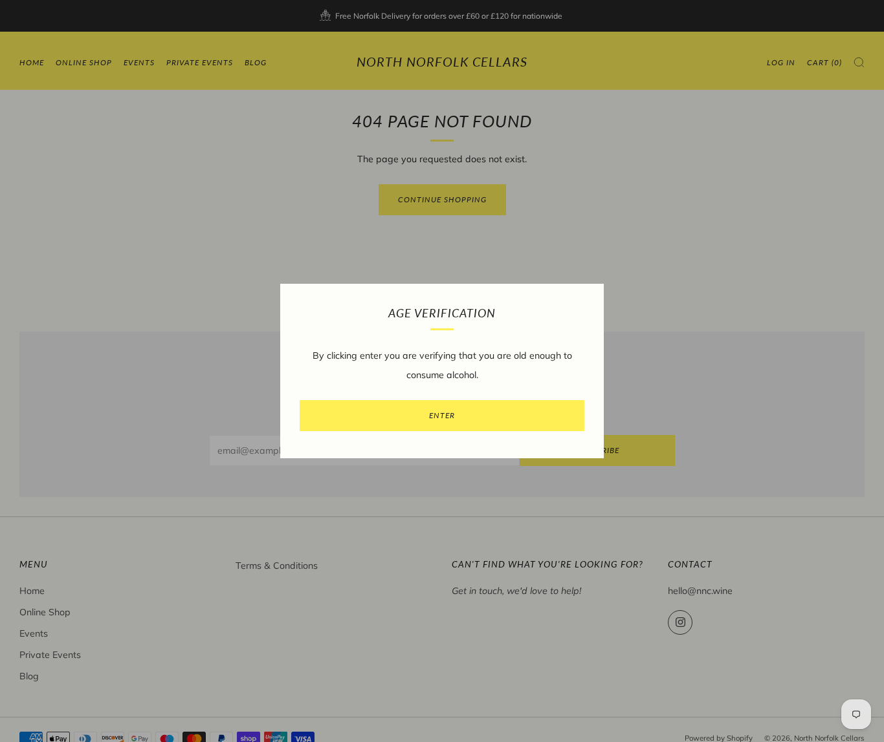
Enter (442, 415)
